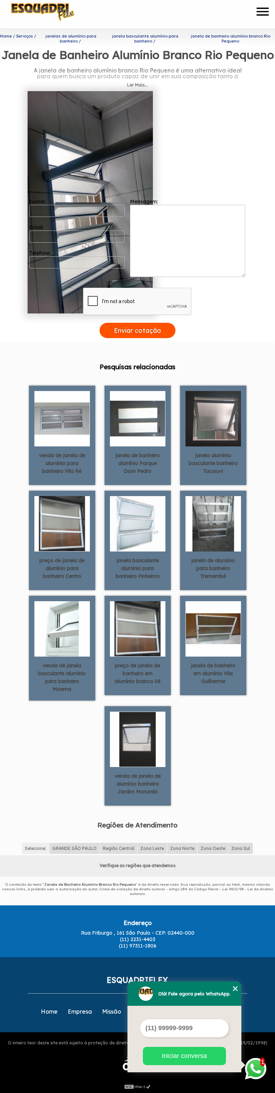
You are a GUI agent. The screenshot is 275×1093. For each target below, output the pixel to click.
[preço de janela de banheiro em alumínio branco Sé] (137, 628)
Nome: (38, 201)
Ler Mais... (137, 85)
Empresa (80, 1011)
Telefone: (40, 253)
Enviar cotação (137, 330)
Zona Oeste (213, 848)
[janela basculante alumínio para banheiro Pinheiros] (137, 523)
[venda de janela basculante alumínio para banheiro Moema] (62, 628)
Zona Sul (240, 848)
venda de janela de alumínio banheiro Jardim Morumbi (138, 784)
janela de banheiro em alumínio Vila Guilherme (213, 673)
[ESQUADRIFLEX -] (52, 14)
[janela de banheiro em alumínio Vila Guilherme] (213, 628)
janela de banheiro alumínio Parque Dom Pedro (137, 463)
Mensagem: (144, 201)
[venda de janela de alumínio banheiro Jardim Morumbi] (137, 738)
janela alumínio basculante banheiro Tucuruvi (213, 463)
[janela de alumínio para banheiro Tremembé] (213, 523)
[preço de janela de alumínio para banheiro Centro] (62, 523)
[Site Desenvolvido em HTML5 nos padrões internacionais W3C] (137, 1085)
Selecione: (35, 848)
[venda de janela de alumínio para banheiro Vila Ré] (62, 418)
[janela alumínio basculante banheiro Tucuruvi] (213, 418)
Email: (37, 227)
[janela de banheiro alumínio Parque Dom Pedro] (137, 418)
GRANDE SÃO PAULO (74, 848)
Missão (111, 1011)
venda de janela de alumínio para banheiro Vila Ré (62, 463)
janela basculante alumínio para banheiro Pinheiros (138, 568)
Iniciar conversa (184, 1055)
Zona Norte (182, 848)
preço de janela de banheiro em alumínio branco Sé (137, 673)
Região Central (118, 848)
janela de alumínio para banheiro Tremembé (213, 568)
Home (49, 1011)
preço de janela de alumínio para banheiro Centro (62, 568)
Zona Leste (152, 848)
